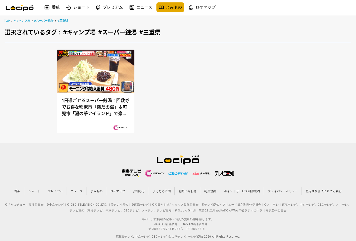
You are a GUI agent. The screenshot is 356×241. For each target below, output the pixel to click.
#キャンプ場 (22, 21)
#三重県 (62, 21)
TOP (7, 21)
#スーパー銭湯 (44, 21)
